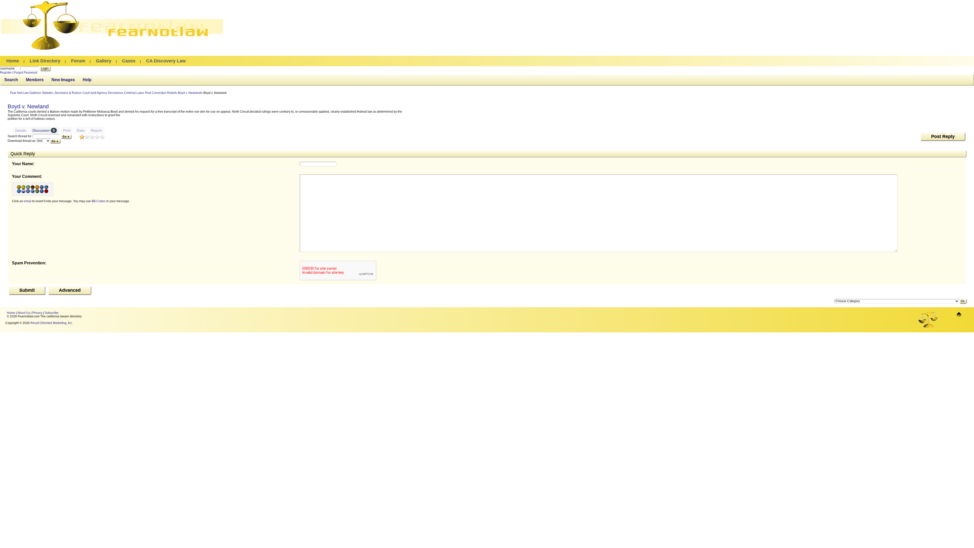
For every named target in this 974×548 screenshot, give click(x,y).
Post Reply (943, 136)
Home (11, 313)
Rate (80, 130)
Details (20, 130)
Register (6, 72)
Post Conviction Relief (160, 93)
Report (96, 130)
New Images (63, 80)
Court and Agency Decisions (101, 93)
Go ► (66, 136)
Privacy (37, 313)
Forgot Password (25, 72)
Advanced (70, 290)
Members (35, 80)
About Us (23, 313)
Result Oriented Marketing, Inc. (51, 323)
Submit (27, 290)
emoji (27, 201)
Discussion (43, 130)
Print (67, 130)
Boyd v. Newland (189, 93)
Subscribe (52, 313)
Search (11, 80)
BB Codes (99, 201)
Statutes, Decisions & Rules (61, 93)
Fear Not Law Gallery (24, 93)
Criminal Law (133, 93)
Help (87, 80)
